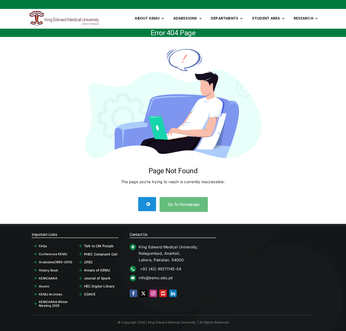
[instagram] (153, 293)
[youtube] (163, 293)
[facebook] (133, 293)
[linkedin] (173, 293)
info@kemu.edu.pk (156, 277)
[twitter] (143, 293)
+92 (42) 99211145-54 (160, 268)
